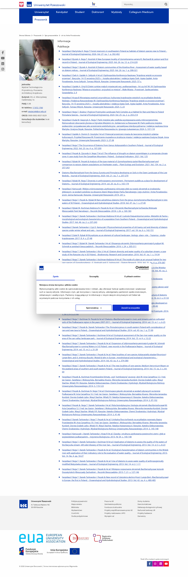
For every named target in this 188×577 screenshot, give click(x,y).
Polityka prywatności (79, 501)
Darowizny (142, 516)
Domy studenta (144, 501)
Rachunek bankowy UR (146, 510)
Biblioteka (75, 507)
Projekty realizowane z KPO (114, 513)
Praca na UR (109, 501)
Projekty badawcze (145, 513)
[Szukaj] (166, 4)
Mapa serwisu (76, 504)
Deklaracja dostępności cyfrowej (150, 507)
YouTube (166, 563)
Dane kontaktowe (144, 504)
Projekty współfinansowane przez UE (118, 510)
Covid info (75, 513)
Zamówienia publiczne (112, 504)
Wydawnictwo (76, 510)
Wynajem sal (109, 516)
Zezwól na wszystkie (130, 308)
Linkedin (160, 563)
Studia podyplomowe (79, 516)
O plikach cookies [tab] (132, 276)
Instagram (155, 563)
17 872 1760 (38, 107)
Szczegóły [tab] (94, 276)
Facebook (149, 563)
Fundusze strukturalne (113, 507)
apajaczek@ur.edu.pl (37, 111)
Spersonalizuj (92, 308)
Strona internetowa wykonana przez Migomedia (60, 566)
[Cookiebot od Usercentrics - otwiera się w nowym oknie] (137, 268)
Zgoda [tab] (56, 276)
